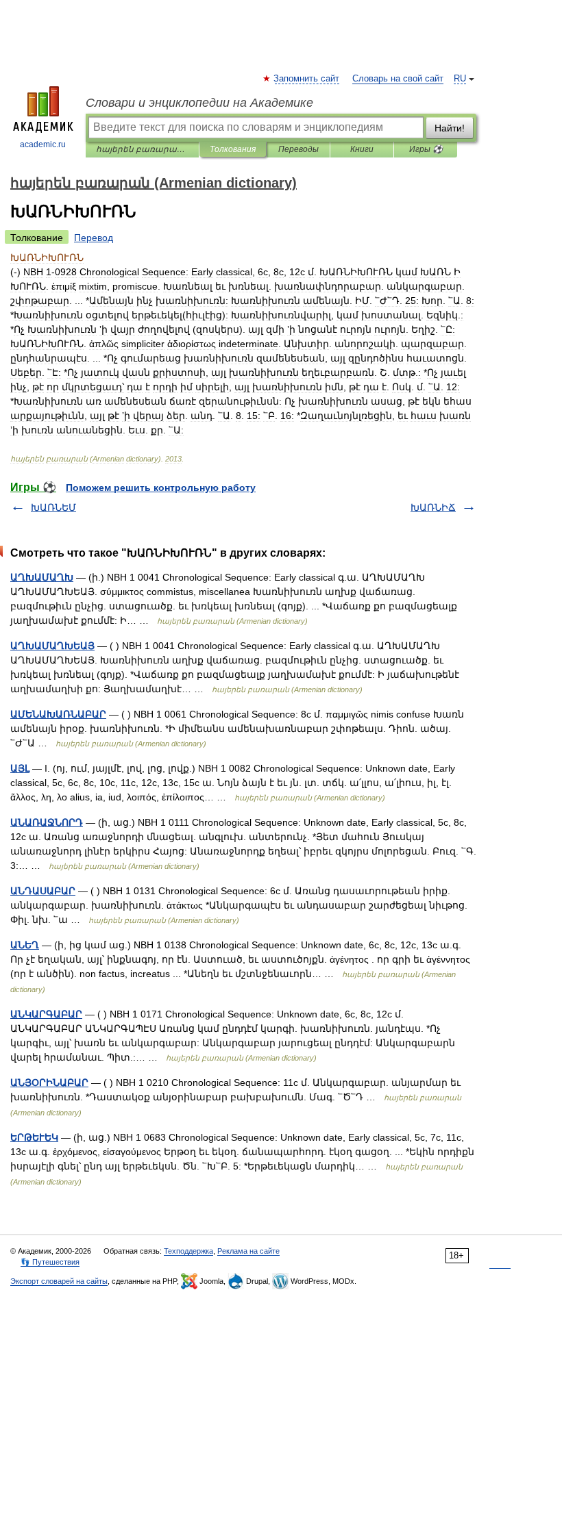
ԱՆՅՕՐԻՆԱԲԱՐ (49, 1082)
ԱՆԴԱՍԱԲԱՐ (42, 890)
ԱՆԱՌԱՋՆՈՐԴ (46, 822)
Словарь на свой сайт (397, 79)
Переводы (298, 149)
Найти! (450, 128)
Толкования (233, 149)
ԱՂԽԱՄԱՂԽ (41, 577)
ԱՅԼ (19, 768)
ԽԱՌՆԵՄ (53, 507)
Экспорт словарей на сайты (59, 1281)
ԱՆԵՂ (24, 944)
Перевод (93, 237)
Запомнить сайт (307, 79)
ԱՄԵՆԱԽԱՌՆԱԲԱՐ (58, 714)
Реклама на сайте (248, 1251)
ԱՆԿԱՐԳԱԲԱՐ (46, 1014)
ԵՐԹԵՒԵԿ (34, 1137)
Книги (362, 149)
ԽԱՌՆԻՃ (433, 507)
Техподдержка (188, 1251)
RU (460, 79)
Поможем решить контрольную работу (161, 487)
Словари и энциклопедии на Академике (199, 103)
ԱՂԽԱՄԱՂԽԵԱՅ (52, 645)
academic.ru (43, 144)
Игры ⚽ (426, 149)
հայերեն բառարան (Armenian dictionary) (142, 149)
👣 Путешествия (50, 1262)
